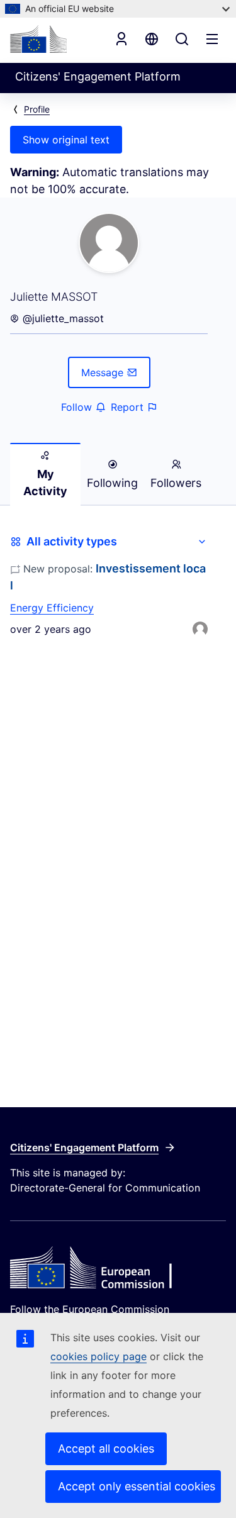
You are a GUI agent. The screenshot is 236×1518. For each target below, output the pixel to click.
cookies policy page (98, 1356)
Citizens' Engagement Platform (84, 1147)
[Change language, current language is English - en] (152, 39)
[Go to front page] (38, 39)
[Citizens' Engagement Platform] (118, 1269)
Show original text (66, 139)
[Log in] (121, 39)
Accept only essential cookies (136, 1486)
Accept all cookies (106, 1448)
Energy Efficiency (52, 607)
